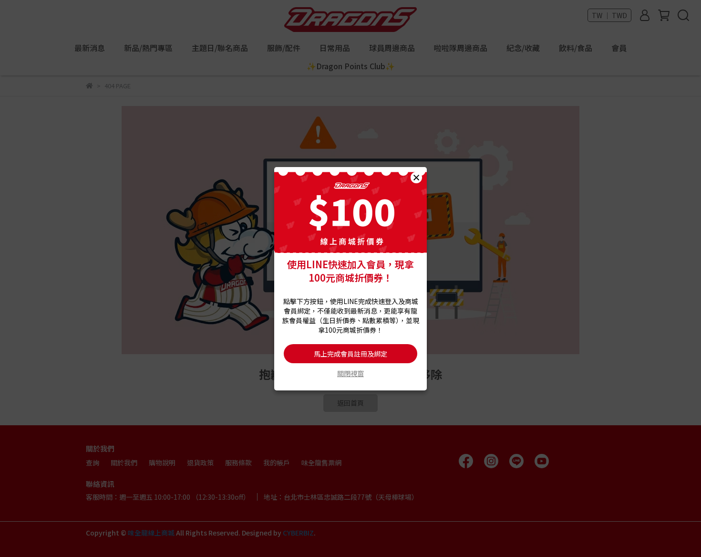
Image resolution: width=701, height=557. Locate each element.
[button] (416, 177)
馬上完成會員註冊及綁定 (350, 353)
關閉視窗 (350, 373)
